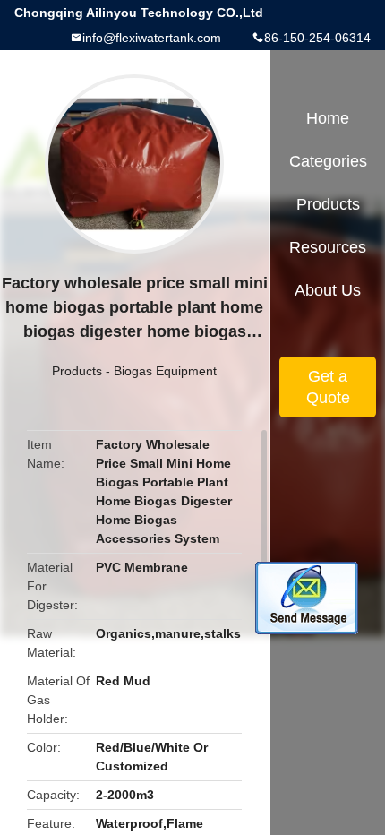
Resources (327, 247)
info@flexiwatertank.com (151, 37)
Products (77, 371)
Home (327, 118)
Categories (328, 161)
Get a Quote (328, 387)
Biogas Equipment (165, 371)
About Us (328, 290)
